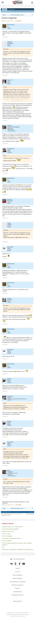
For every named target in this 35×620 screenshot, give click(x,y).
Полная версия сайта (19, 559)
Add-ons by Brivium (18, 513)
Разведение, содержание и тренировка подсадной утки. (17, 549)
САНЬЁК (9, 42)
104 (16, 20)
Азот (3, 547)
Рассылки (17, 588)
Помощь (31, 512)
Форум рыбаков (17, 601)
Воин (8, 470)
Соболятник (10, 148)
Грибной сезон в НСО (8, 531)
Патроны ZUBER (6, 540)
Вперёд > (19, 20)
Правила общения (17, 578)
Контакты (17, 571)
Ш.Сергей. (10, 396)
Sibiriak (9, 125)
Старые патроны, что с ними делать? (12, 526)
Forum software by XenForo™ (7, 513)
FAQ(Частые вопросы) (17, 585)
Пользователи (11, 9)
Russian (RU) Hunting (6, 512)
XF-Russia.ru (8, 515)
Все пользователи (17, 575)
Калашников (10, 24)
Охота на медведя (7, 536)
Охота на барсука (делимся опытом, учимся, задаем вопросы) (17, 543)
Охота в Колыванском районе (10, 529)
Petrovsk (9, 199)
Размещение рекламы (17, 595)
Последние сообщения (7, 11)
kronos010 (10, 247)
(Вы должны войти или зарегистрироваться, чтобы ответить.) (15, 502)
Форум (4, 9)
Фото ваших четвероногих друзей (11, 538)
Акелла (9, 298)
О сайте (17, 568)
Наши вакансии (17, 591)
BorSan (9, 378)
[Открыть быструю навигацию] (32, 14)
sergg (8, 223)
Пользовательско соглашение (18, 581)
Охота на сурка (6, 533)
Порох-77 (10, 80)
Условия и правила (30, 513)
